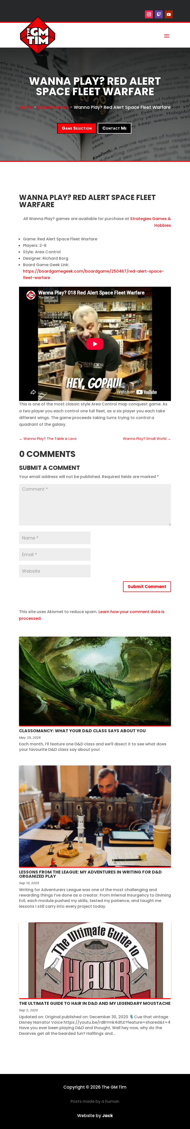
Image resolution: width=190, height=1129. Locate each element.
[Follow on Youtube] (169, 14)
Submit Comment (147, 587)
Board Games (53, 107)
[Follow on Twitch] (159, 14)
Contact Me (114, 128)
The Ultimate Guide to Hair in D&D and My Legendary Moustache (94, 1003)
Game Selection (77, 128)
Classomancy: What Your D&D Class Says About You (82, 731)
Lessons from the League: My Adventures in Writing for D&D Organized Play (90, 874)
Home (25, 107)
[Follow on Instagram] (149, 14)
